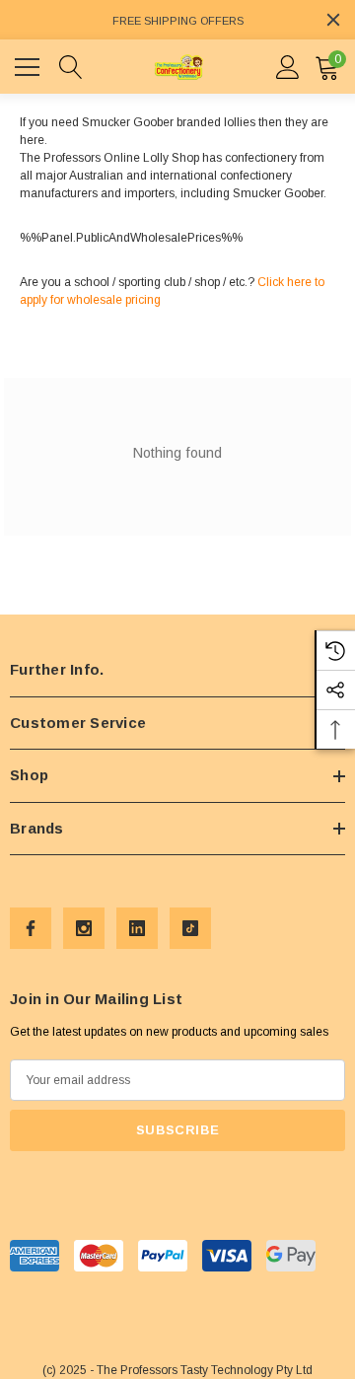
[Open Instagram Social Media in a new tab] (84, 928)
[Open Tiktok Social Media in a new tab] (190, 928)
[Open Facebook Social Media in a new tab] (30, 928)
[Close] (333, 20)
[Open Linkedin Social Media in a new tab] (137, 928)
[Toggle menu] (29, 64)
